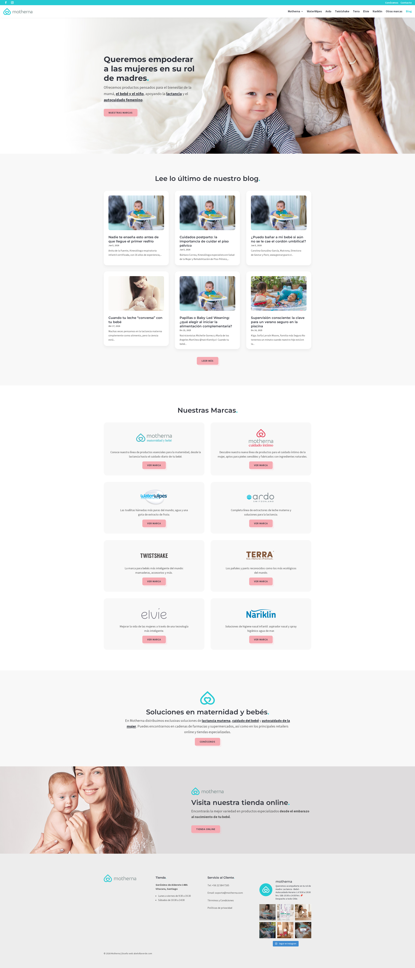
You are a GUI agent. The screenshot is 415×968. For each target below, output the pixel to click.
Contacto (406, 2)
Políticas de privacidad (220, 907)
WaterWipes (314, 11)
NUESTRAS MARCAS (121, 112)
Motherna (294, 11)
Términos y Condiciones (221, 900)
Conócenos (391, 2)
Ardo (328, 11)
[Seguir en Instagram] (12, 2)
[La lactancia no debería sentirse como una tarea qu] (267, 930)
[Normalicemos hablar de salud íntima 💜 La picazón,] (285, 912)
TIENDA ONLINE (205, 829)
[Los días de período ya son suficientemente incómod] (285, 930)
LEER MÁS (207, 360)
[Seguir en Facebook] (5, 2)
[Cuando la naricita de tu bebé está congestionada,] (303, 912)
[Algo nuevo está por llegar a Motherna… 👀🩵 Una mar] (267, 912)
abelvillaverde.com (143, 953)
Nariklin (377, 11)
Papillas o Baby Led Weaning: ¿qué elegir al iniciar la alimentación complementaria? (206, 322)
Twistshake (342, 11)
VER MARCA (154, 465)
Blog (409, 11)
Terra (356, 11)
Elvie (366, 11)
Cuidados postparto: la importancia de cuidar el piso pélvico (204, 241)
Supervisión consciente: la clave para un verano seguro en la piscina (277, 322)
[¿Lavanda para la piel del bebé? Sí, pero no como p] (303, 930)
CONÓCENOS (207, 741)
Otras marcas (394, 11)
